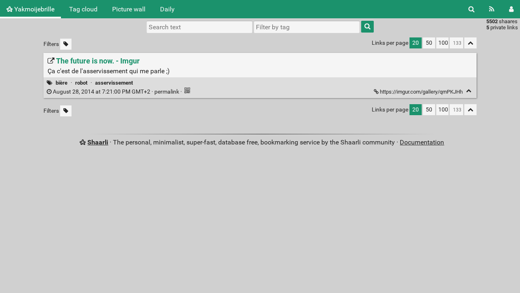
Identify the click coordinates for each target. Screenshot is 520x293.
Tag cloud (83, 9)
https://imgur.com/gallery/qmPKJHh (421, 92)
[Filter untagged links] (66, 44)
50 (429, 42)
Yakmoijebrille (33, 9)
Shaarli (97, 142)
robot (81, 83)
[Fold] (468, 91)
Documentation (422, 142)
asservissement (114, 83)
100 (443, 42)
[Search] (471, 9)
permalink (116, 91)
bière (61, 83)
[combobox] (307, 27)
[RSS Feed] (492, 9)
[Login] (511, 9)
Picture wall (128, 9)
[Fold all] (470, 42)
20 (415, 42)
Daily (167, 9)
